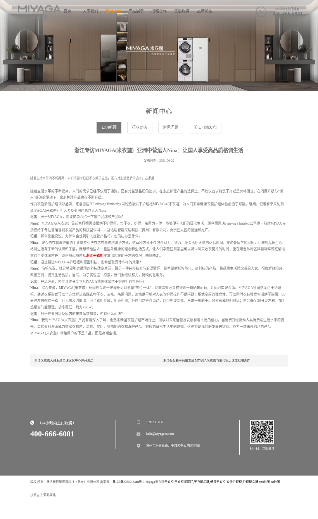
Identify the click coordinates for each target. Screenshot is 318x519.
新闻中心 (113, 11)
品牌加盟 (205, 11)
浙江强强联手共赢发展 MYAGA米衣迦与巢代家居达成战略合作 (206, 360)
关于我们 (90, 11)
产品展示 (136, 11)
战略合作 (159, 11)
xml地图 (264, 482)
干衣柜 (169, 482)
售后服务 (182, 11)
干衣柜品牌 (201, 482)
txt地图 (275, 482)
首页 (67, 11)
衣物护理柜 (234, 482)
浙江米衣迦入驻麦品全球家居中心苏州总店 (64, 360)
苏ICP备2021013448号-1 (128, 482)
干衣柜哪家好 (184, 482)
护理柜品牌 (250, 482)
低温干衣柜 (218, 482)
